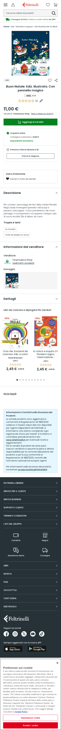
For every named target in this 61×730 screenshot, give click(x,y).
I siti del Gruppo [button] (13, 523)
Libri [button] (6, 565)
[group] (30, 19)
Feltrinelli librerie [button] (13, 483)
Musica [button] (8, 573)
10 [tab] (44, 380)
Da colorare (10, 229)
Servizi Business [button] (12, 499)
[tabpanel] (30, 53)
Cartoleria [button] (10, 598)
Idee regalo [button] (10, 606)
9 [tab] (40, 380)
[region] (30, 694)
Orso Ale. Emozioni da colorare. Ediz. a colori (15, 353)
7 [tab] (35, 380)
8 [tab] (37, 380)
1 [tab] (30, 73)
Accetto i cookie (30, 725)
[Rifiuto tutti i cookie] (57, 663)
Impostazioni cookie (30, 717)
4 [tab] (26, 380)
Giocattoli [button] (10, 590)
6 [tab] (32, 380)
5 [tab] (29, 380)
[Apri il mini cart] (55, 4)
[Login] (13, 4)
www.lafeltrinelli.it (15, 439)
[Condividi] (56, 80)
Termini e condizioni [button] (15, 515)
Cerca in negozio (30, 156)
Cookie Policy (21, 711)
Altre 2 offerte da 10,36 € (42, 113)
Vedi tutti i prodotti (23, 263)
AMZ (28, 95)
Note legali (10, 394)
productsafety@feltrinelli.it (32, 469)
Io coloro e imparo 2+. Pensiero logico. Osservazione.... (45, 354)
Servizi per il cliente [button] (15, 491)
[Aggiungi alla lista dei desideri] (50, 80)
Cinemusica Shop (21, 113)
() (36, 101)
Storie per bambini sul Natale (17, 235)
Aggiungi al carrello (33, 122)
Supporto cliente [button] (13, 507)
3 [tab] (23, 380)
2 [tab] (20, 380)
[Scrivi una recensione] (41, 101)
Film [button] (6, 581)
